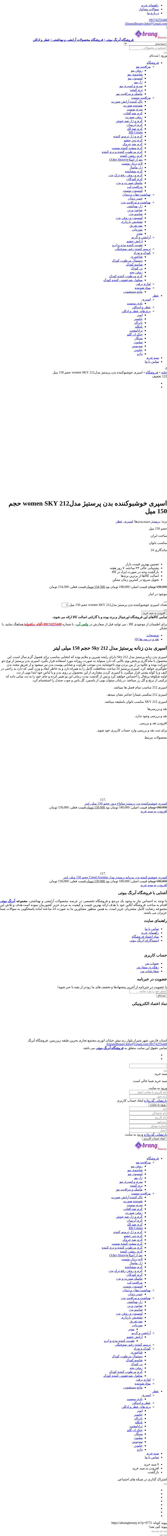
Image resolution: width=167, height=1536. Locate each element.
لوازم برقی (143, 284)
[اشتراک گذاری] (157, 1531)
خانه (164, 372)
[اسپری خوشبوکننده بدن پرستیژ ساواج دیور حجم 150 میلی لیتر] (136, 799)
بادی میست (135, 303)
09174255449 (158, 20)
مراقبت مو (143, 66)
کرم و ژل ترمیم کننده (128, 136)
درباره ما (153, 13)
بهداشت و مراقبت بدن (136, 202)
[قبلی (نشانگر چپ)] (165, 1535)
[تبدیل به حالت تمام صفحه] (161, 1531)
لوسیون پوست (133, 190)
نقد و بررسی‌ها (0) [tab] (147, 639)
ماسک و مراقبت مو (129, 93)
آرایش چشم (134, 241)
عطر (155, 295)
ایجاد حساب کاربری (154, 1138)
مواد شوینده (143, 287)
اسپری (146, 299)
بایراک (138, 322)
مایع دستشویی (133, 291)
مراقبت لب (135, 186)
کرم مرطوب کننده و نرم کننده (122, 152)
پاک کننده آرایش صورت (127, 101)
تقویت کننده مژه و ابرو (127, 245)
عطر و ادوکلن (141, 307)
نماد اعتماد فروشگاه (145, 936)
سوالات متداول (149, 9)
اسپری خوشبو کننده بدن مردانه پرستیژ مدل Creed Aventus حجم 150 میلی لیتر (115, 877)
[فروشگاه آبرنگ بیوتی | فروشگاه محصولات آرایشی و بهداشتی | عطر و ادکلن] (150, 1151)
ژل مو (138, 82)
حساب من (152, 963)
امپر (140, 315)
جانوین (138, 350)
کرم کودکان (134, 179)
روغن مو (137, 70)
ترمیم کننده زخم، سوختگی (133, 249)
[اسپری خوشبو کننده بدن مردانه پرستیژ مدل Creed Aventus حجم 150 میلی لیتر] (136, 873)
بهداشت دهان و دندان (136, 194)
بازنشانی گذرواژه (155, 1100)
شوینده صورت (133, 105)
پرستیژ (155, 521)
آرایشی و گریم (141, 237)
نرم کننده (136, 90)
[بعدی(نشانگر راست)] (161, 1535)
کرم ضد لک (135, 128)
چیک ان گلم (135, 334)
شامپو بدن (136, 214)
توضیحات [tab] (152, 635)
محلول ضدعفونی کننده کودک (123, 280)
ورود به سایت (157, 1104)
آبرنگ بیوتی (7, 901)
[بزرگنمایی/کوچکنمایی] (165, 1531)
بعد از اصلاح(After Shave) (126, 159)
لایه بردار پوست (132, 163)
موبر (139, 233)
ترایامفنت (136, 330)
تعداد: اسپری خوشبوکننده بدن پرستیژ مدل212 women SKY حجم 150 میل (118, 605)
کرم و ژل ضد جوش (129, 121)
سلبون (138, 342)
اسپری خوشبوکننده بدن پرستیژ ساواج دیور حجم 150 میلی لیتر (126, 803)
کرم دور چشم (133, 140)
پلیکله (139, 326)
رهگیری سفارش (147, 967)
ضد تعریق (136, 225)
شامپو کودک (134, 264)
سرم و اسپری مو (131, 86)
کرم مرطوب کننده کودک (126, 276)
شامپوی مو (135, 74)
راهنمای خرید (150, 5)
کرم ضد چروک (133, 144)
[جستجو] (165, 52)
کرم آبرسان (135, 125)
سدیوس (137, 346)
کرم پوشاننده (134, 171)
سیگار (138, 338)
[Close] (165, 1071)
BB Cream (136, 132)
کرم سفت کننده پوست (127, 148)
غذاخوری (137, 256)
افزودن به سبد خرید (154, 612)
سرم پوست (135, 109)
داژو (140, 353)
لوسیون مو (135, 78)
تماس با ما (152, 361)
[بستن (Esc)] (153, 1531)
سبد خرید (152, 357)
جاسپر (138, 319)
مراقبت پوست (141, 97)
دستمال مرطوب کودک (127, 260)
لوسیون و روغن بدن (129, 218)
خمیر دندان (135, 198)
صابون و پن (135, 210)
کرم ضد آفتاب (133, 113)
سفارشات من (149, 971)
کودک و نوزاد (142, 253)
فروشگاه (153, 62)
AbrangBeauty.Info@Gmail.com (146, 23)
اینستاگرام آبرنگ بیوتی (144, 940)
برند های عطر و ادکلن (136, 311)
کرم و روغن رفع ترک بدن (126, 175)
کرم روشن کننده (131, 155)
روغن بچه (136, 272)
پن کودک (137, 268)
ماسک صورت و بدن (129, 183)
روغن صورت (134, 117)
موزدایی (137, 229)
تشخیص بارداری (132, 221)
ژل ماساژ (136, 167)
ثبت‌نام (161, 995)
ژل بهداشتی (135, 206)
